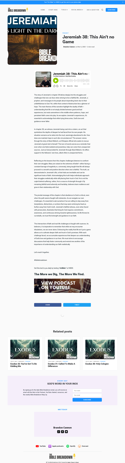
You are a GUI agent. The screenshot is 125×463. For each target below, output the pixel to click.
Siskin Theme (70, 462)
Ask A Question (93, 10)
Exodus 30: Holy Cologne (97, 364)
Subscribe (111, 10)
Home (43, 10)
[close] (122, 2)
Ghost (77, 462)
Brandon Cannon (69, 47)
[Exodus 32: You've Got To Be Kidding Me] (25, 349)
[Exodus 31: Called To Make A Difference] (62, 349)
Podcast (65, 33)
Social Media (76, 10)
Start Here (53, 10)
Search (102, 9)
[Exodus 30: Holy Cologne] (100, 349)
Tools (63, 10)
